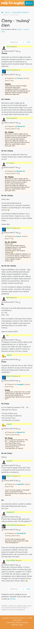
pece (10, 163)
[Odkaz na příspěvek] (5, 78)
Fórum (7, 12)
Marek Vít (13, 70)
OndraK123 (10, 512)
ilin (7, 335)
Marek (11, 297)
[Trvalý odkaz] (19, 51)
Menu (29, 3)
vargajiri (9, 355)
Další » (28, 42)
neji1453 (9, 461)
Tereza (11, 46)
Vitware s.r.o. (23, 618)
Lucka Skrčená (15, 525)
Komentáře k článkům (20, 12)
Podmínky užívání (13, 622)
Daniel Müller (13, 560)
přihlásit (12, 599)
